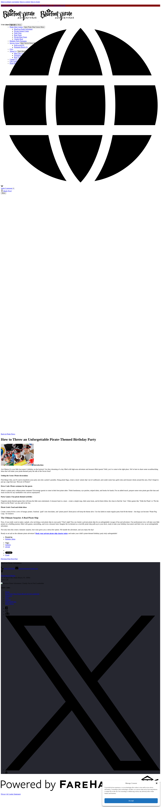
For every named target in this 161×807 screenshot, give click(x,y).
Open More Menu (15, 25)
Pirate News (9, 604)
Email (7, 555)
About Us (8, 596)
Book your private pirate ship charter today (51, 533)
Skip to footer (35, 2)
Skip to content (25, 2)
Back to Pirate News (8, 434)
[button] (157, 783)
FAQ (7, 598)
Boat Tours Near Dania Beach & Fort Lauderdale (22, 594)
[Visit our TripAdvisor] (7, 614)
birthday (8, 545)
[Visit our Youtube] (6, 773)
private (7, 547)
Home (7, 592)
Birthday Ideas (10, 539)
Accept (131, 801)
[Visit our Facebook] (6, 608)
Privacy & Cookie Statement (11, 794)
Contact (8, 600)
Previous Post (6, 559)
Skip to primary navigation (10, 2)
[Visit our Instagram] (6, 611)
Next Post (14, 559)
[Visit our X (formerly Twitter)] (82, 770)
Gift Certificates (10, 602)
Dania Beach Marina (8, 576)
